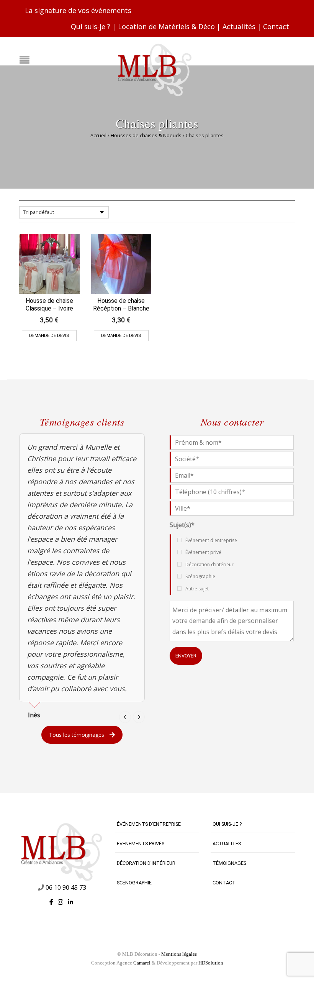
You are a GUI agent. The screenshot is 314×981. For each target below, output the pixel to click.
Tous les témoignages (76, 734)
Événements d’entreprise (149, 824)
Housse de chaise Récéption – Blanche (121, 304)
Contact (276, 26)
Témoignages (229, 863)
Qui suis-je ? (90, 26)
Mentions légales (179, 954)
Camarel (141, 963)
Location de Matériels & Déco (166, 26)
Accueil (98, 135)
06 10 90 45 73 (66, 887)
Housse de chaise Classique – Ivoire (49, 304)
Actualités (238, 26)
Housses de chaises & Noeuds (146, 135)
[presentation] (125, 717)
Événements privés (140, 843)
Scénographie (134, 883)
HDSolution (210, 963)
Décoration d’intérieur (146, 863)
